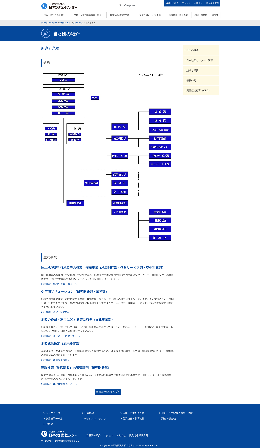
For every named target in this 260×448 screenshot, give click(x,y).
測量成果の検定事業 (119, 15)
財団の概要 (192, 50)
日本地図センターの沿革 (199, 60)
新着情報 (89, 413)
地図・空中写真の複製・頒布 (88, 15)
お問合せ (198, 3)
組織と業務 (192, 70)
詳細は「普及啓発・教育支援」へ (61, 336)
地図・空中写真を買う (54, 15)
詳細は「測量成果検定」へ (57, 360)
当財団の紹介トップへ (108, 391)
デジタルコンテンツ (95, 418)
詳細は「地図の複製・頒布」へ (60, 284)
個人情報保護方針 (138, 435)
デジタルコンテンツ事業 (149, 15)
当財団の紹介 (172, 3)
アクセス (186, 3)
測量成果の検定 (54, 418)
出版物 (215, 15)
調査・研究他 (201, 15)
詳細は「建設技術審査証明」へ (60, 384)
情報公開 (191, 80)
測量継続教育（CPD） (198, 90)
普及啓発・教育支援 (178, 15)
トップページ (53, 413)
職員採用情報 (212, 3)
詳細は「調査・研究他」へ (57, 312)
